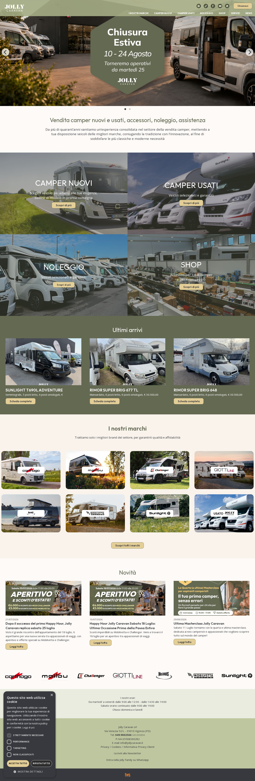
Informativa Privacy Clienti (139, 747)
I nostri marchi (138, 13)
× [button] (51, 695)
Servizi (235, 13)
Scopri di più (64, 205)
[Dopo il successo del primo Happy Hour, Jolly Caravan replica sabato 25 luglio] (43, 598)
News (248, 13)
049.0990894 (138, 735)
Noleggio (206, 13)
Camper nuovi (163, 13)
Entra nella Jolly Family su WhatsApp (127, 760)
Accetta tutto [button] (18, 763)
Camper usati (185, 13)
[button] (29, 771)
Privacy (105, 747)
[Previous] (5, 52)
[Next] (249, 52)
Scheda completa (21, 401)
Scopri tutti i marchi (127, 545)
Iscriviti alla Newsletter (127, 753)
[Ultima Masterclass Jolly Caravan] (211, 598)
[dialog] (29, 734)
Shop (222, 13)
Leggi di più (29, 727)
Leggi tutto (16, 646)
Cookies (116, 747)
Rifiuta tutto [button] (41, 763)
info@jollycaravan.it (131, 743)
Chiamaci (242, 6)
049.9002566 (123, 735)
